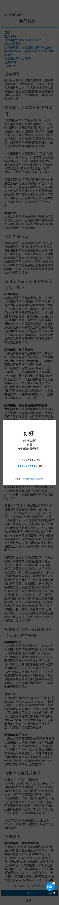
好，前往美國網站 (27, 459)
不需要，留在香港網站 (27, 466)
